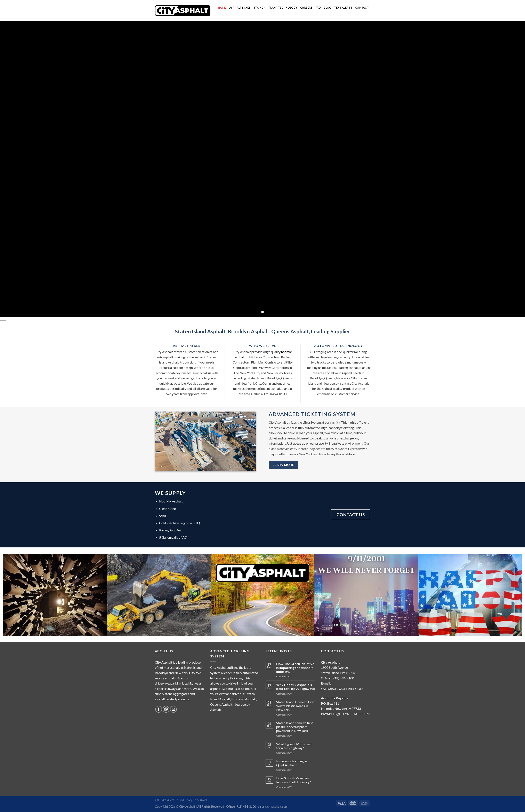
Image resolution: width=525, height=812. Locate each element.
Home (222, 7)
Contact (362, 7)
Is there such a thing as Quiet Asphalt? (291, 763)
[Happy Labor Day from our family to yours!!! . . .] (470, 606)
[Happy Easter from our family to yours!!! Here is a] (55, 606)
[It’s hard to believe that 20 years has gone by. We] (366, 606)
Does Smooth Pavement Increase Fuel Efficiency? (293, 780)
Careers (306, 7)
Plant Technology (283, 7)
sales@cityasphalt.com (273, 806)
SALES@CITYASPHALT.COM (342, 688)
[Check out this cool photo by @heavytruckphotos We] (159, 606)
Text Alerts (343, 7)
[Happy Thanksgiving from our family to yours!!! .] (262, 606)
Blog (327, 7)
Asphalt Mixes (240, 7)
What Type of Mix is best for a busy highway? (294, 746)
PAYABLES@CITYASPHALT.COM (345, 714)
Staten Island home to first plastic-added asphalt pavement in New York (294, 727)
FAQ (318, 7)
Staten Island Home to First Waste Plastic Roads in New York (295, 706)
